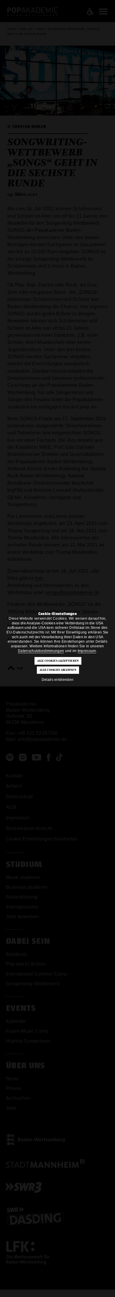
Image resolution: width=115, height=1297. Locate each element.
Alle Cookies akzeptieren (58, 661)
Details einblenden (58, 680)
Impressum (87, 651)
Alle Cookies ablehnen (58, 670)
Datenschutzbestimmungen (41, 651)
